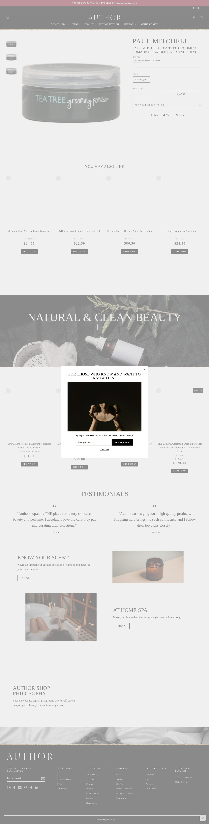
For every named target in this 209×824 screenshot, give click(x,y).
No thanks (104, 449)
